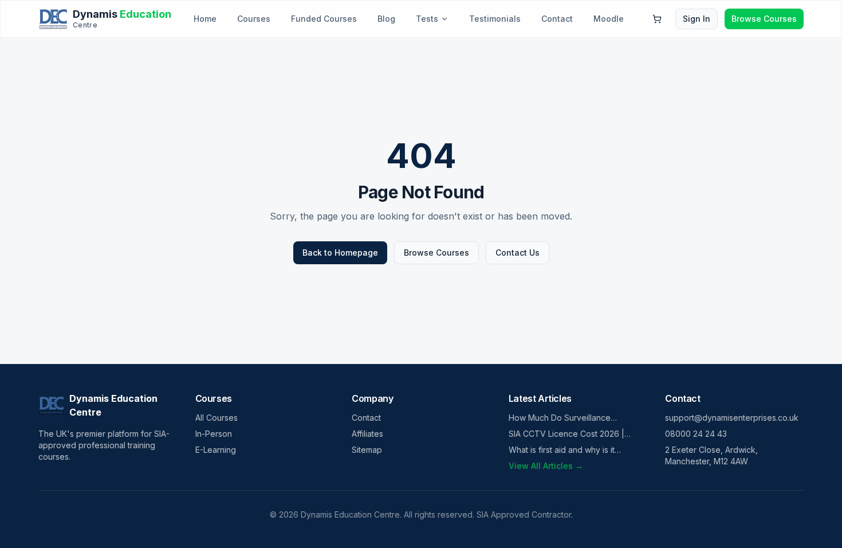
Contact (557, 19)
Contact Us (517, 252)
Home (205, 19)
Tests (427, 19)
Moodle (608, 19)
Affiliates (367, 434)
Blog (386, 19)
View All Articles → (546, 466)
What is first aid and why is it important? (562, 450)
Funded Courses (324, 19)
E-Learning (215, 450)
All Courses (216, 417)
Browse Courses (764, 19)
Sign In (696, 19)
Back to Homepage (340, 252)
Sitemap (367, 450)
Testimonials (495, 19)
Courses (253, 19)
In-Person (213, 434)
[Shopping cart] (657, 18)
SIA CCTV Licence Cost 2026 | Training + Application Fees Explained (566, 434)
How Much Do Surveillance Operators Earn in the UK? (560, 418)
